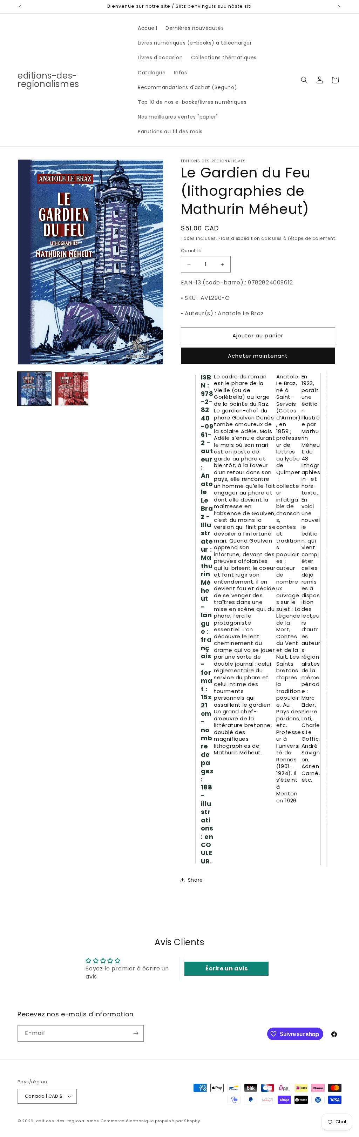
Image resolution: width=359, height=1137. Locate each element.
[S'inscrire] (135, 1033)
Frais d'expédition (239, 238)
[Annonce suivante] (339, 6)
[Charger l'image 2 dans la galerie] (71, 388)
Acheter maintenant (258, 355)
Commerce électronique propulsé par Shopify (150, 1121)
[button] (304, 80)
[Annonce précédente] (20, 6)
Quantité (191, 250)
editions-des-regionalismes (67, 1121)
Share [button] (195, 879)
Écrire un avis (226, 968)
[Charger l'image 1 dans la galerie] (34, 388)
